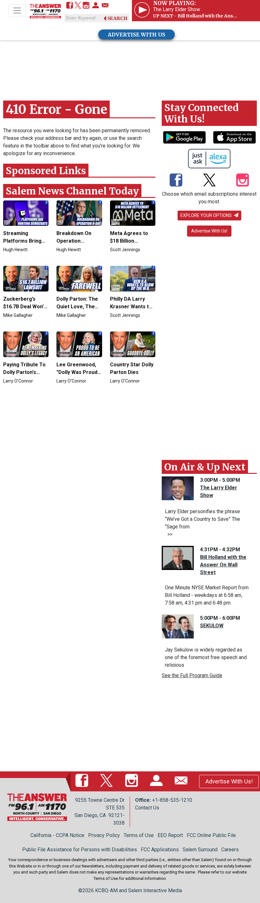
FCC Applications (160, 850)
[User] (95, 5)
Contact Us (147, 808)
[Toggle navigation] (17, 10)
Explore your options (206, 215)
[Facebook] (69, 5)
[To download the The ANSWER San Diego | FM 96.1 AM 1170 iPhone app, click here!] (234, 137)
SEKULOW (212, 626)
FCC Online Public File (211, 835)
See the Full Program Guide (192, 675)
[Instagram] (86, 5)
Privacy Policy (104, 835)
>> (168, 534)
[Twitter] (78, 5)
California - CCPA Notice (57, 835)
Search (117, 18)
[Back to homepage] (45, 11)
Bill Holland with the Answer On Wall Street (223, 564)
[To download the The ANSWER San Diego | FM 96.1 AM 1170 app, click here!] (184, 137)
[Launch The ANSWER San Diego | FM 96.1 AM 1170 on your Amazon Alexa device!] (209, 158)
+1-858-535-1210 (172, 800)
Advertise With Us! (209, 230)
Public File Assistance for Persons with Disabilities (79, 850)
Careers (230, 850)
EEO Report (170, 835)
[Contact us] (105, 5)
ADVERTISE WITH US (136, 34)
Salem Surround (200, 850)
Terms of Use (139, 835)
